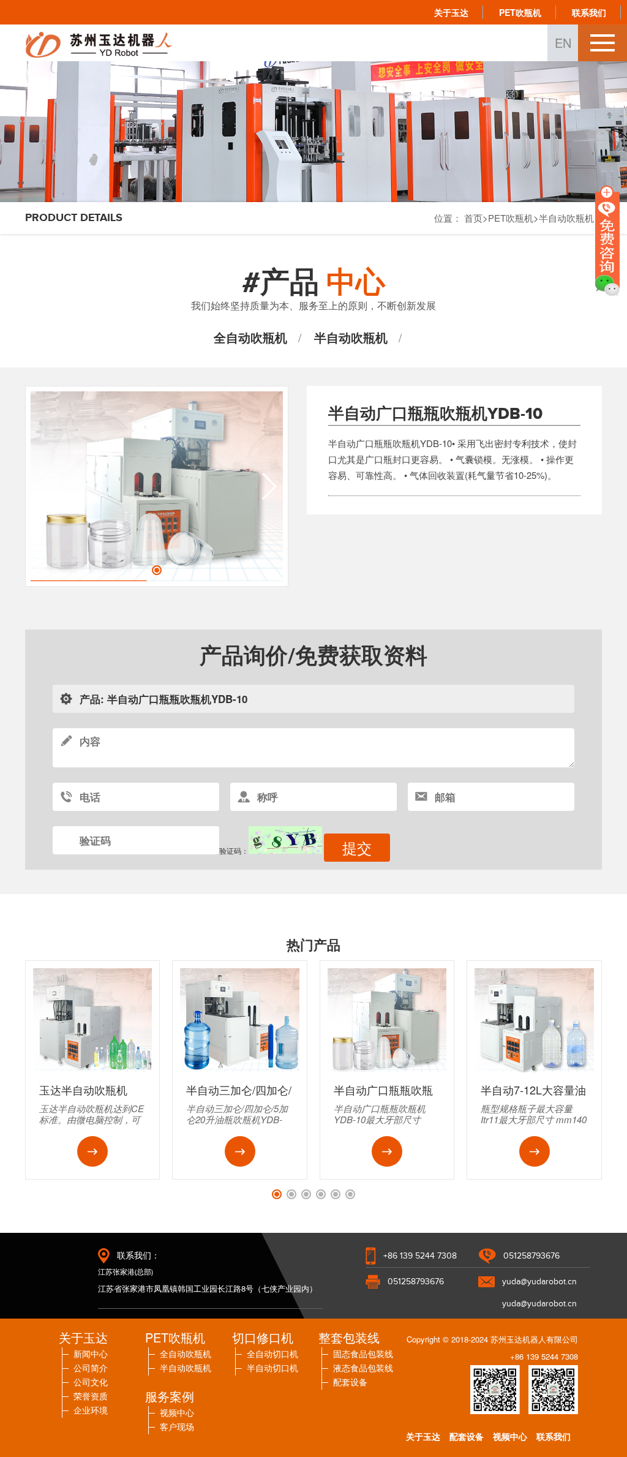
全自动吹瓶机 (250, 337)
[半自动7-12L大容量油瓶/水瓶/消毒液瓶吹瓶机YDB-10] (534, 1069)
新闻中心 (90, 1353)
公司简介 (90, 1367)
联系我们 (589, 12)
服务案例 (169, 1396)
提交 (357, 847)
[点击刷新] (285, 840)
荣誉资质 (90, 1396)
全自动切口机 (272, 1353)
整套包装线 (349, 1337)
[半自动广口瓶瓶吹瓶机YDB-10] (387, 1069)
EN (563, 42)
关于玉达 (451, 12)
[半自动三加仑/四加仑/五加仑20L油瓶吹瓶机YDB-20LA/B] (239, 1069)
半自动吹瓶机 (351, 337)
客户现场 (177, 1426)
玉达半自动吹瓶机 (83, 1089)
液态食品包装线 (363, 1367)
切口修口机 (262, 1337)
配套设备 (350, 1382)
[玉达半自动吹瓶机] (92, 1069)
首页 (473, 217)
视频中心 (177, 1412)
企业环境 (90, 1410)
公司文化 (90, 1382)
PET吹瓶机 (520, 12)
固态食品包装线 (363, 1353)
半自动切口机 (272, 1367)
